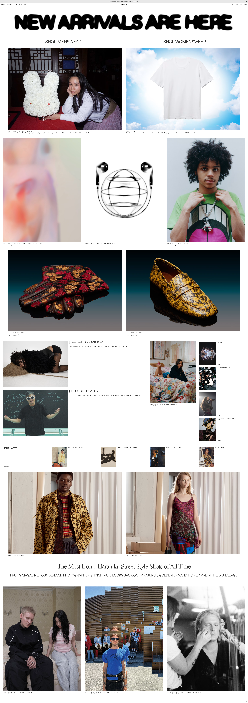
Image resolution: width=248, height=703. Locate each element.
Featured (9, 333)
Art (117, 466)
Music (91, 245)
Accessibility (245, 701)
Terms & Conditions (228, 701)
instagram (63, 701)
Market (127, 131)
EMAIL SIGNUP (42, 701)
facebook (58, 701)
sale (22, 4)
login (237, 4)
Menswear (3, 4)
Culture (9, 245)
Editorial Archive (17, 701)
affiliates (48, 701)
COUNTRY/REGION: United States (33, 701)
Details (137, 1)
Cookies (240, 701)
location (10, 701)
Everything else (16, 4)
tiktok (70, 701)
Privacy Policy (235, 701)
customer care (4, 701)
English (233, 4)
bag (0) (245, 4)
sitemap (53, 701)
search (25, 4)
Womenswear (9, 4)
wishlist (241, 4)
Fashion (9, 131)
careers (23, 701)
